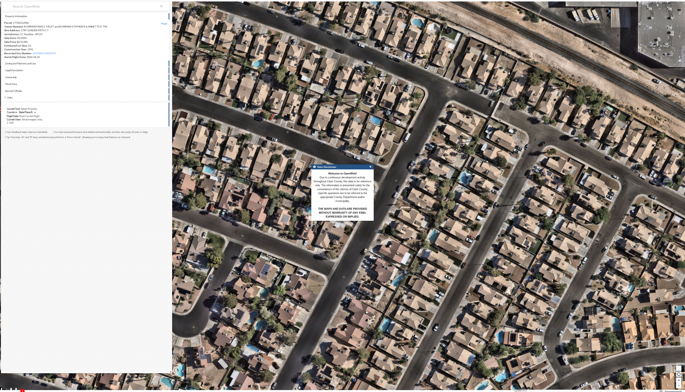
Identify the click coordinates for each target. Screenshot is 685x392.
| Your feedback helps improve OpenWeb (26, 132)
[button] (678, 374)
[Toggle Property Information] (1, 389)
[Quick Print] (11, 389)
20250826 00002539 (44, 53)
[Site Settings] (16, 389)
